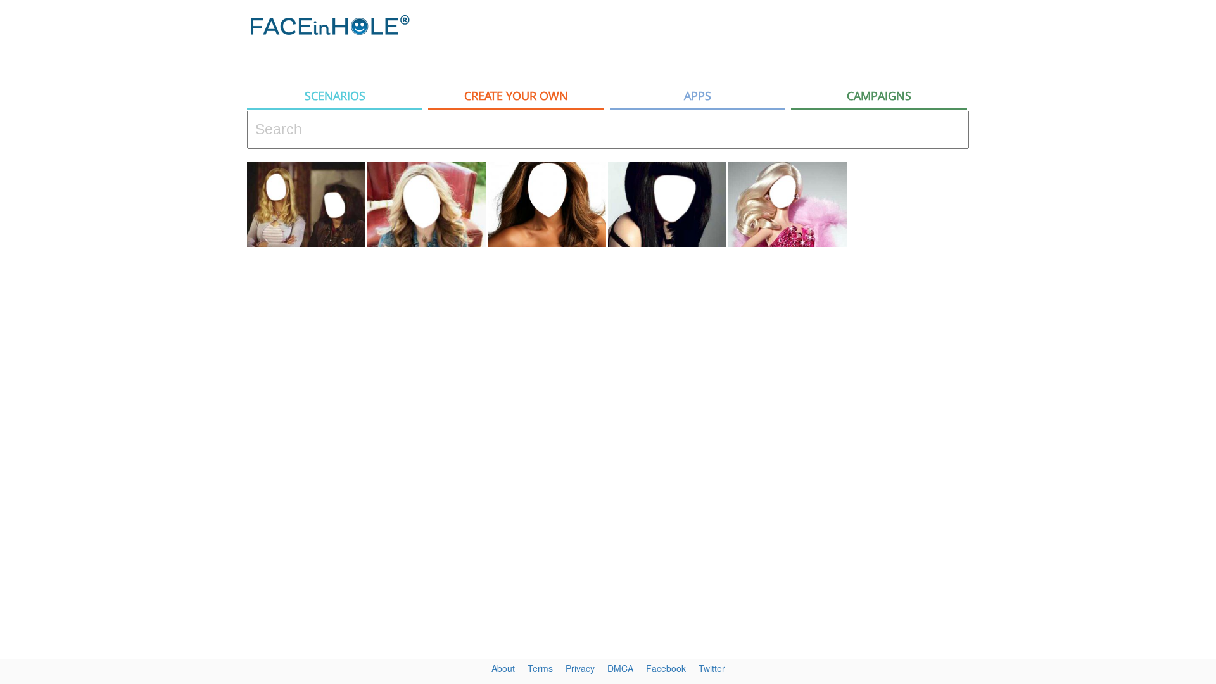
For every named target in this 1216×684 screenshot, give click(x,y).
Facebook (666, 668)
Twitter (712, 668)
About (503, 668)
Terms (540, 668)
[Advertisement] (1102, 203)
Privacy (580, 668)
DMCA (620, 668)
